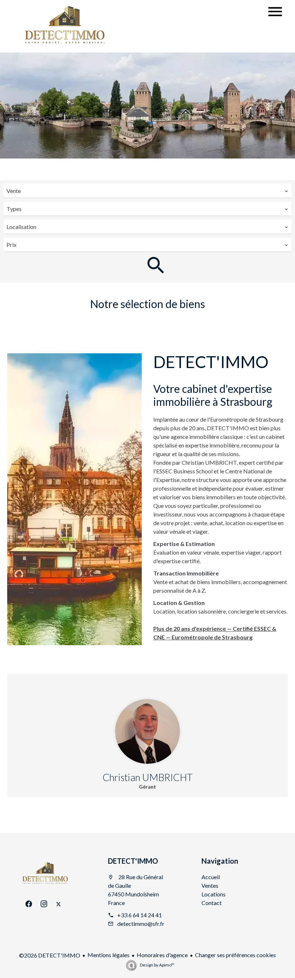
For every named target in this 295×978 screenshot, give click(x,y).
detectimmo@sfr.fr (140, 923)
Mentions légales (108, 954)
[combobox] (147, 191)
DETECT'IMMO (133, 861)
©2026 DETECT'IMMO (49, 955)
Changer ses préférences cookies (235, 954)
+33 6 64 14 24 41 (139, 915)
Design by (156, 965)
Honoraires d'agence (162, 954)
